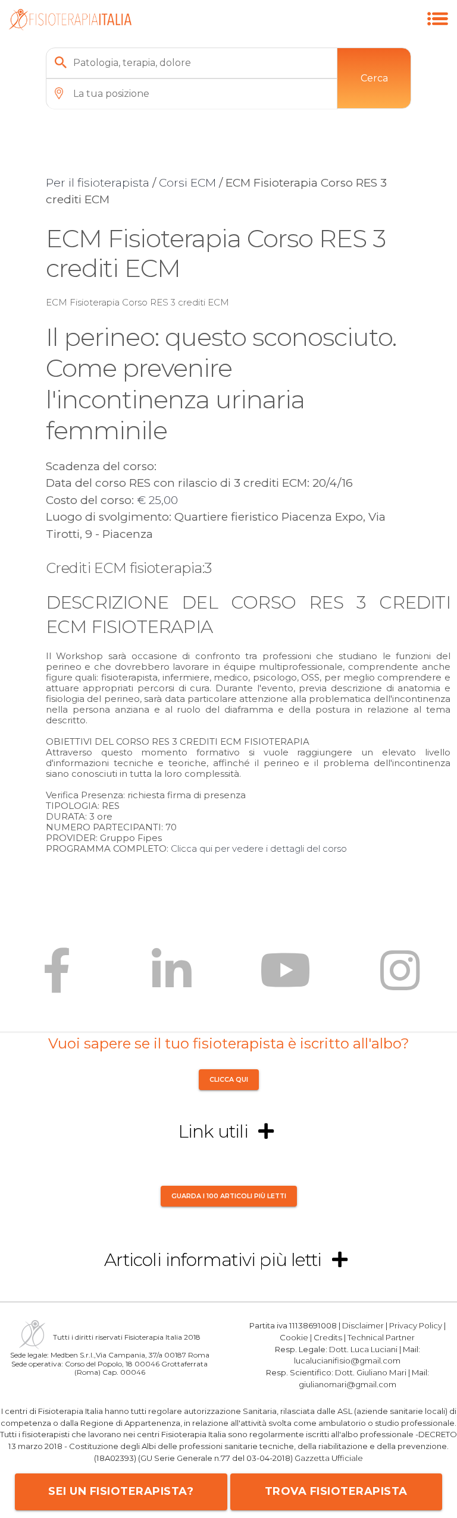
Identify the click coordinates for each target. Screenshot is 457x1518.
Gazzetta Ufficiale (329, 1458)
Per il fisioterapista (97, 183)
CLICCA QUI (228, 1080)
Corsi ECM (187, 183)
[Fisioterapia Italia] (70, 27)
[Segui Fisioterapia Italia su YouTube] (285, 979)
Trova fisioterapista (336, 1491)
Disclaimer (363, 1325)
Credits (328, 1337)
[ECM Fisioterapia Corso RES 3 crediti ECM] (437, 31)
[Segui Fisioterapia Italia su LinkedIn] (172, 979)
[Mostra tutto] (265, 1132)
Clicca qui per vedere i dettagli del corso (259, 848)
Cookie (294, 1337)
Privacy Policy (415, 1325)
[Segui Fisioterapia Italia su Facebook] (57, 979)
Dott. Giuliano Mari (370, 1372)
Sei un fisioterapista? (120, 1491)
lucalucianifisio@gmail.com (347, 1360)
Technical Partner (381, 1337)
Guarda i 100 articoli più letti (228, 1196)
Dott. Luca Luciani (363, 1349)
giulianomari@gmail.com (347, 1384)
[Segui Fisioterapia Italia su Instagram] (400, 979)
